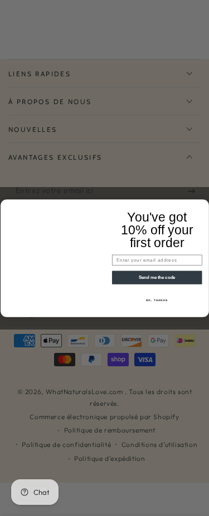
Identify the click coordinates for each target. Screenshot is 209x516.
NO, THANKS (157, 299)
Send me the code (156, 277)
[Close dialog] (203, 205)
